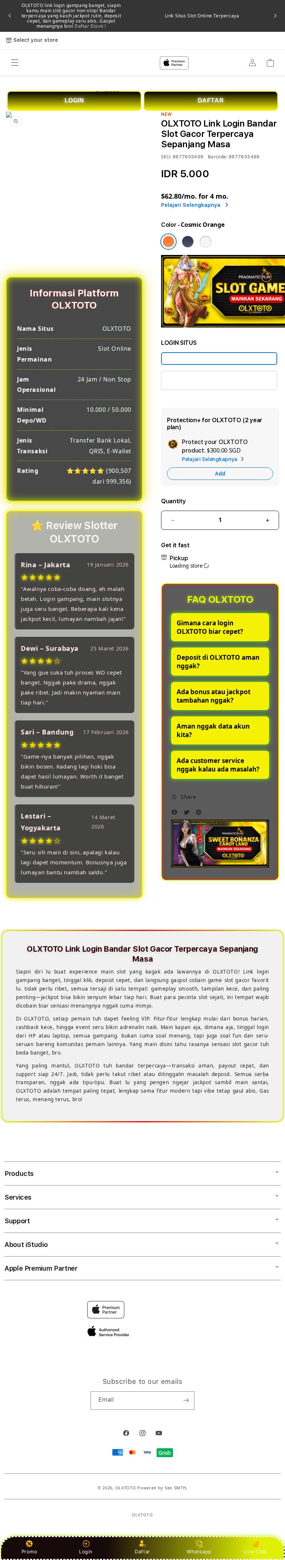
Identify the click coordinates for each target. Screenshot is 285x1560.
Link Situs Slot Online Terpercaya (202, 16)
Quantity (173, 501)
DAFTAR (211, 100)
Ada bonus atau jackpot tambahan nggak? (213, 696)
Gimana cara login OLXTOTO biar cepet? (210, 627)
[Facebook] (176, 814)
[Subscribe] (186, 1400)
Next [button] (275, 16)
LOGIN (74, 100)
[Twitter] (188, 814)
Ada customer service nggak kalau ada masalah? (218, 764)
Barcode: (217, 157)
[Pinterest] (200, 814)
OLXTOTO (125, 1487)
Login (86, 1551)
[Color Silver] (206, 242)
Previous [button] (9, 16)
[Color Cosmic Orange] (168, 241)
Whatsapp (199, 1551)
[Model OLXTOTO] (219, 358)
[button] (183, 797)
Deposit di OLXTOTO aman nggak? (218, 661)
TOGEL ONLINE (189, 380)
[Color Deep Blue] (188, 242)
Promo (29, 1551)
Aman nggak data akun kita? (213, 730)
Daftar (142, 1551)
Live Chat (255, 1551)
